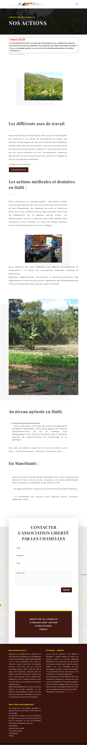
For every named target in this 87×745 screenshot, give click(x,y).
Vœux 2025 (17, 39)
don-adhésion (69, 692)
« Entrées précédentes (17, 54)
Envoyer (66, 590)
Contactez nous (18, 169)
